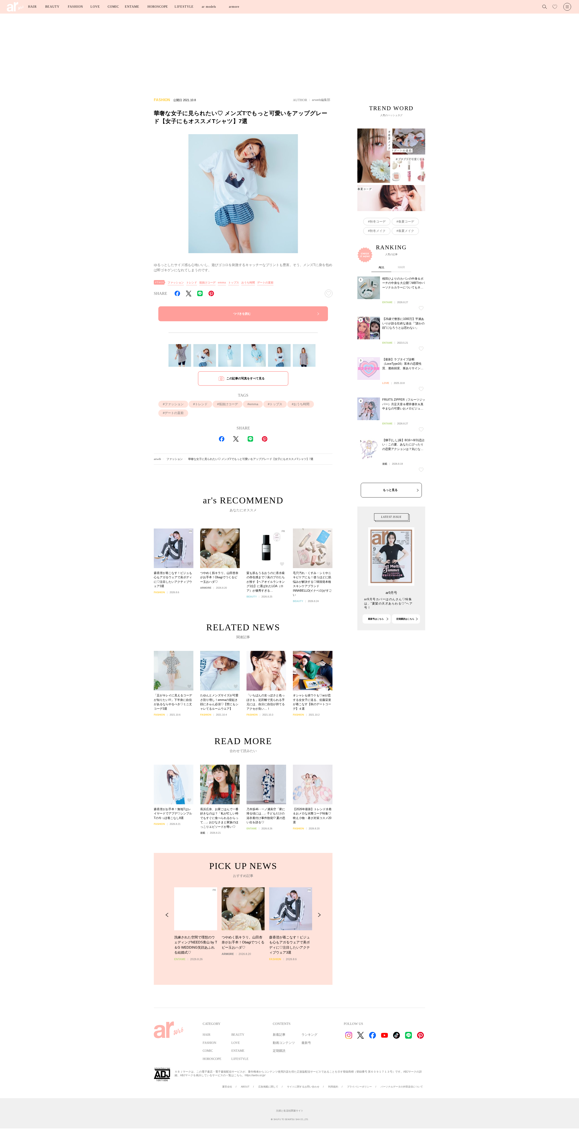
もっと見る (390, 490)
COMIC (113, 6)
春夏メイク (406, 231)
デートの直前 (265, 282)
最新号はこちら (376, 619)
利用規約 (333, 1086)
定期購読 (279, 1050)
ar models (209, 6)
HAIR (32, 6)
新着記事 (279, 1034)
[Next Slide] (319, 915)
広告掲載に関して (268, 1086)
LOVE (95, 6)
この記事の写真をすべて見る (245, 378)
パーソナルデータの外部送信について (402, 1086)
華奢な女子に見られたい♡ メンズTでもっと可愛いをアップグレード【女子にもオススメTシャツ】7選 (250, 459)
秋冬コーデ (378, 221)
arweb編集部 (321, 100)
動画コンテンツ (284, 1043)
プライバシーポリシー (359, 1086)
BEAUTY (52, 6)
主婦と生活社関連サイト (289, 1110)
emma (222, 282)
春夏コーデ (406, 221)
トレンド (191, 282)
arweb (157, 459)
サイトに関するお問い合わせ (303, 1086)
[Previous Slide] (167, 915)
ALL (381, 267)
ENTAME (132, 6)
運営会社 (227, 1086)
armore (234, 6)
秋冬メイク (378, 231)
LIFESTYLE (184, 6)
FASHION (75, 6)
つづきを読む (242, 313)
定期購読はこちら (405, 619)
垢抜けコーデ (207, 282)
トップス (233, 282)
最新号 (306, 1043)
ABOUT (245, 1086)
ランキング (309, 1034)
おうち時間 (248, 282)
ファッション (176, 282)
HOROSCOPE (157, 6)
